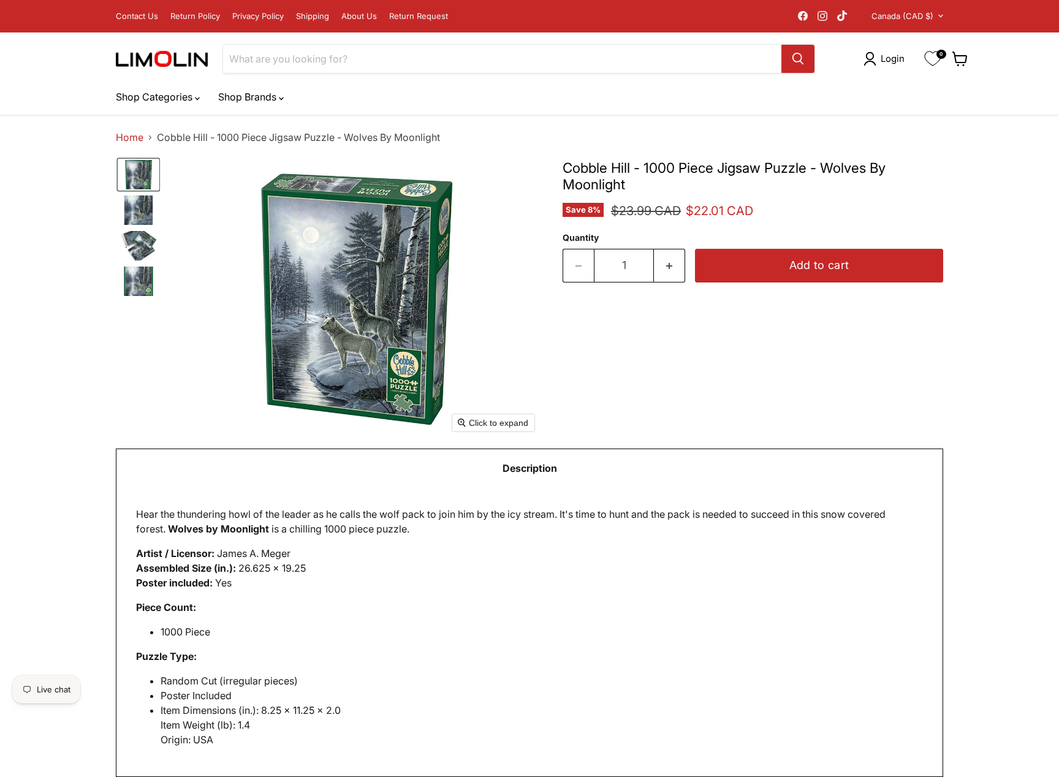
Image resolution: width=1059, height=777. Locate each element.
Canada (902, 16)
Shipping (312, 16)
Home (129, 137)
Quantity (581, 238)
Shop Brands (248, 97)
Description (530, 468)
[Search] (797, 59)
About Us (359, 16)
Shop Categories (155, 97)
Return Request (418, 16)
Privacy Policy (258, 16)
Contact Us (137, 16)
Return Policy (195, 16)
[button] (886, 58)
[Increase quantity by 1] (669, 265)
